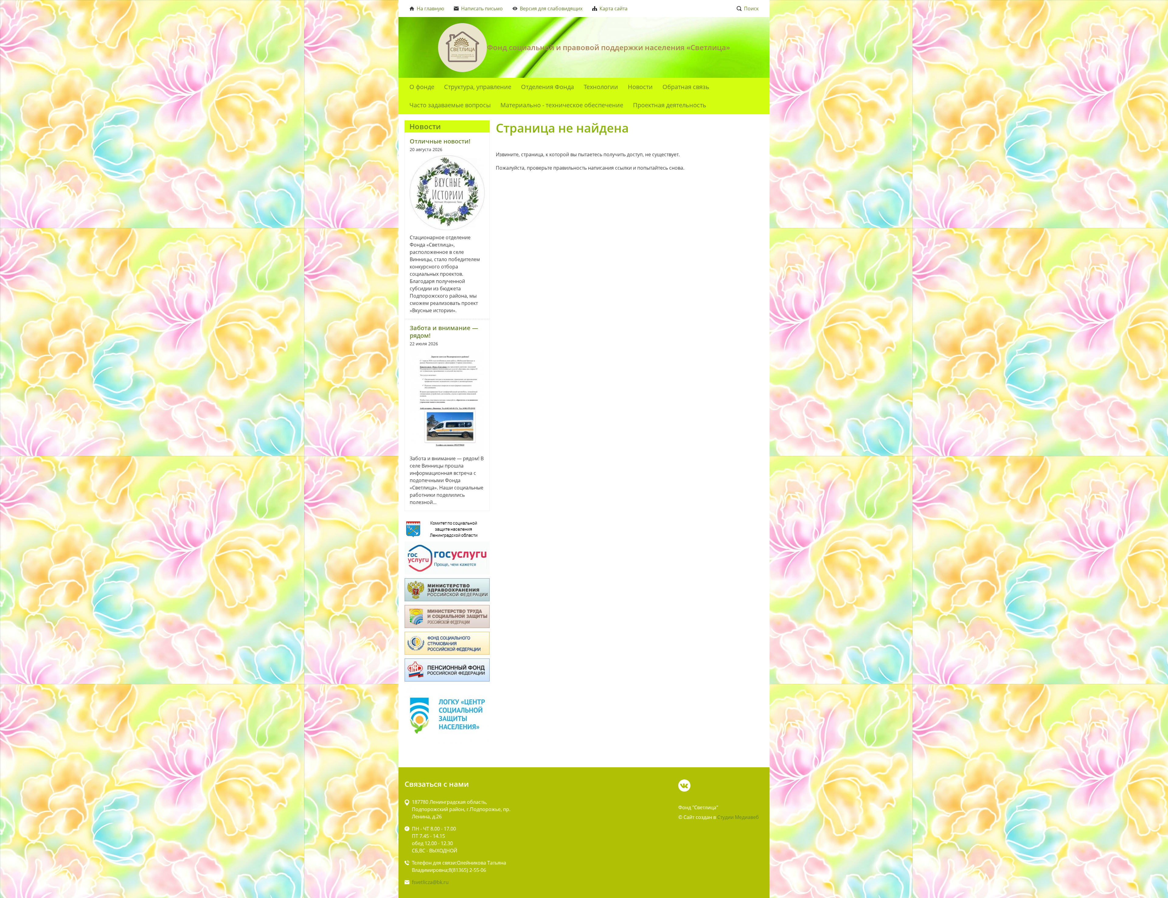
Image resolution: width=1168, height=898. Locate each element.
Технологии (601, 87)
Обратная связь (685, 87)
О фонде (421, 87)
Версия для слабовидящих (551, 8)
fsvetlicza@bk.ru (430, 882)
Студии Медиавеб (738, 817)
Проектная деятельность (669, 105)
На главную (430, 8)
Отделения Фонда (547, 87)
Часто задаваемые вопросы (450, 105)
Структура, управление (477, 87)
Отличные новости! (440, 141)
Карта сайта (613, 8)
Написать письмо (482, 8)
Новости (640, 87)
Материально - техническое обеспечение (561, 105)
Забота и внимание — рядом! (444, 332)
